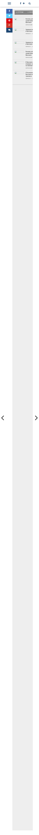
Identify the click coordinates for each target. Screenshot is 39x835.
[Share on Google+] (9, 25)
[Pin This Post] (9, 20)
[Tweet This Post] (9, 16)
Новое (31, 12)
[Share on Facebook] (9, 11)
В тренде (20, 12)
